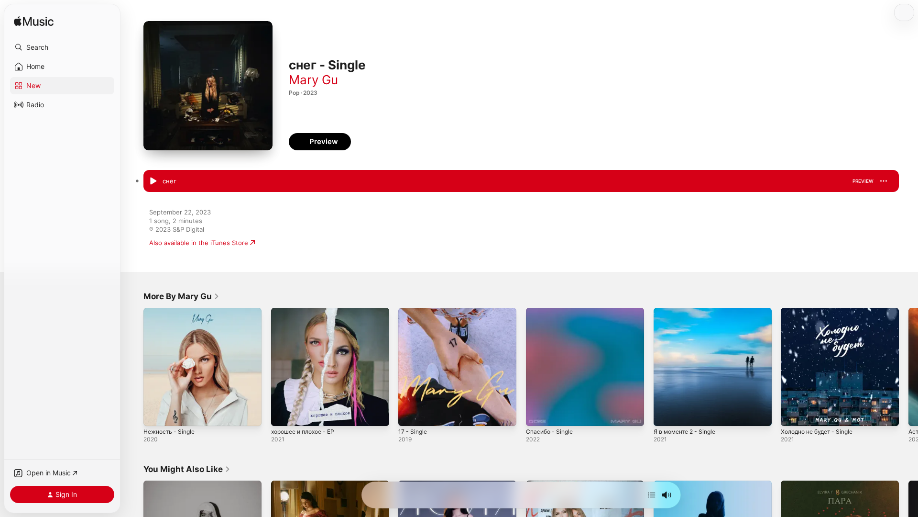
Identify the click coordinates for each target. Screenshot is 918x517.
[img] (34, 21)
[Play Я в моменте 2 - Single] (665, 414)
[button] (62, 47)
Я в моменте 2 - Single (688, 311)
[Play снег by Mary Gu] (153, 181)
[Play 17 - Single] (410, 414)
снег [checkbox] (169, 181)
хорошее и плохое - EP (307, 311)
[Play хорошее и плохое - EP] (283, 414)
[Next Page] (908, 366)
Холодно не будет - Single (821, 311)
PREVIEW (863, 181)
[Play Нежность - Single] (155, 414)
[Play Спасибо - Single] (538, 414)
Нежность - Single (171, 311)
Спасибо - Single (551, 311)
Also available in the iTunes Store (198, 243)
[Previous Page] (134, 366)
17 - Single (413, 311)
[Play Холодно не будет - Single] (793, 414)
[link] (181, 296)
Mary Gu (313, 79)
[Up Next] (651, 495)
